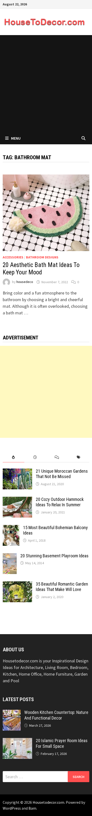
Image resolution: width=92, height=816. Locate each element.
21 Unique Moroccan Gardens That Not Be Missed (62, 473)
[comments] (57, 457)
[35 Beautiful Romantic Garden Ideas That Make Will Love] (17, 585)
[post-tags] (78, 457)
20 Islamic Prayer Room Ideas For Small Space (62, 743)
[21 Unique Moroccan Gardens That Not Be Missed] (17, 472)
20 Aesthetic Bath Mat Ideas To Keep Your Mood (41, 268)
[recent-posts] (35, 457)
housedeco (24, 282)
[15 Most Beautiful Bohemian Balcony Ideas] (11, 528)
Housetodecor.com (48, 802)
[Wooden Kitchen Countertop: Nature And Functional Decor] (12, 713)
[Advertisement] (46, 84)
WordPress (12, 808)
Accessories (13, 257)
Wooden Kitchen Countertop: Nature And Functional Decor (56, 715)
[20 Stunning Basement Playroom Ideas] (10, 556)
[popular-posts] (13, 457)
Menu (16, 138)
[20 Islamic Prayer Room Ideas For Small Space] (17, 741)
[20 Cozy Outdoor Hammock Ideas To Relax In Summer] (17, 500)
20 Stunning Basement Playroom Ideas (54, 555)
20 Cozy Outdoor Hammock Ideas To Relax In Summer (60, 502)
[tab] (13, 457)
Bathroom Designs (42, 257)
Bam (32, 808)
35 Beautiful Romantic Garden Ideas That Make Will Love (62, 586)
